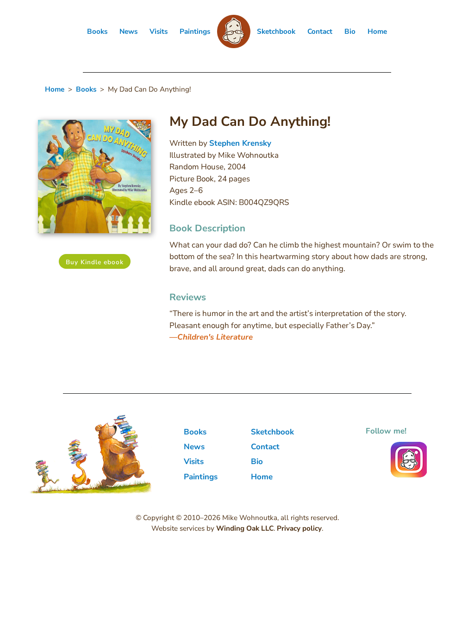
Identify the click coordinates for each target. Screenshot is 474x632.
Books (97, 31)
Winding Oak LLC (245, 528)
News (128, 31)
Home (377, 31)
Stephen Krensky (240, 143)
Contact (319, 31)
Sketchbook (276, 31)
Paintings (195, 31)
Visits (159, 31)
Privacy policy (299, 528)
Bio (350, 31)
